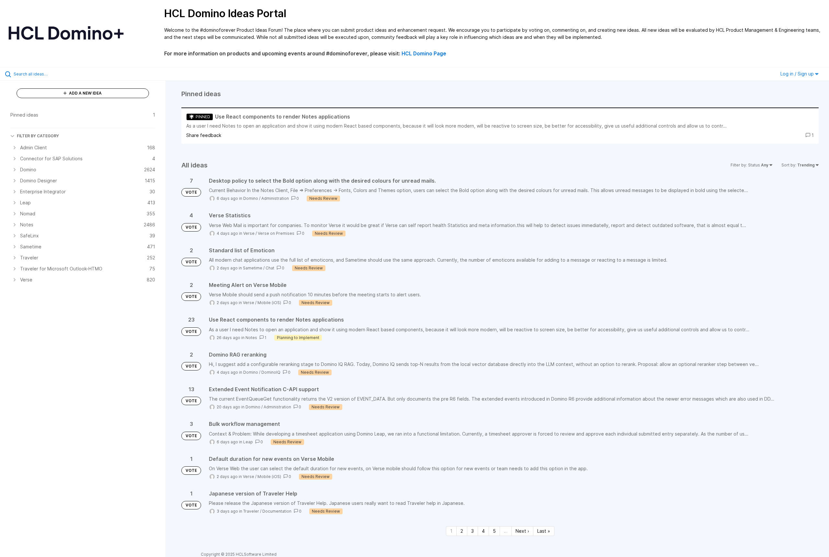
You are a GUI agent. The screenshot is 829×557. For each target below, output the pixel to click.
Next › (522, 531)
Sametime (252, 268)
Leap (248, 441)
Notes (251, 337)
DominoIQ (270, 372)
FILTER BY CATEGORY (38, 135)
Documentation (276, 511)
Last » (543, 531)
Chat (270, 268)
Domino (250, 198)
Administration (275, 198)
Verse (249, 233)
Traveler (251, 511)
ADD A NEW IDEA (85, 93)
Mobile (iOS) (269, 302)
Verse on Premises (276, 233)
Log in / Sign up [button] (797, 73)
